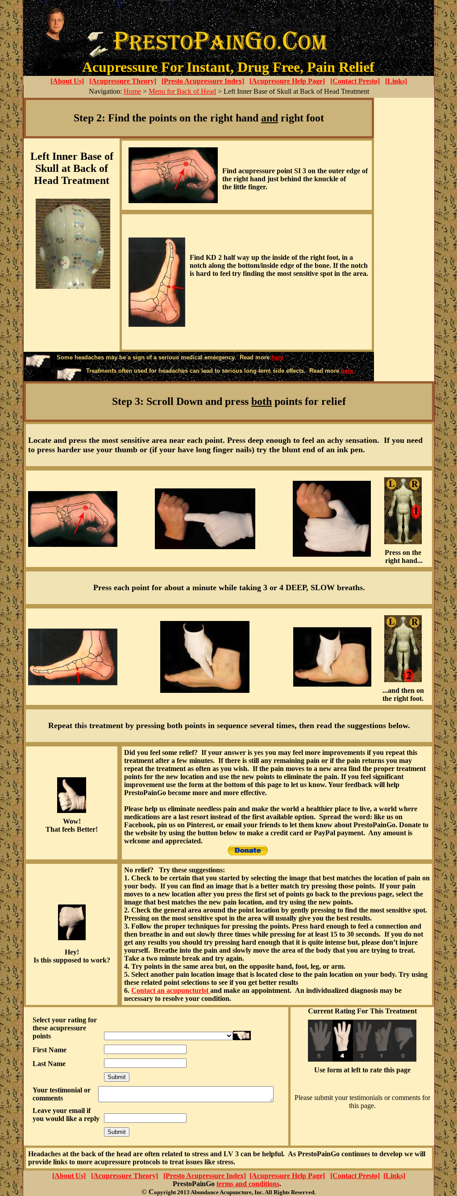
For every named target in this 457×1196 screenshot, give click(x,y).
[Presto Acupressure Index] (203, 81)
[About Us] (67, 81)
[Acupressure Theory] (122, 81)
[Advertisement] (404, 240)
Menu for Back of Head (182, 91)
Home (132, 91)
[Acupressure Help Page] (287, 81)
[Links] (396, 81)
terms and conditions (247, 1184)
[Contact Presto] (355, 81)
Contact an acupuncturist (170, 990)
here (277, 357)
